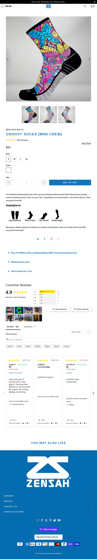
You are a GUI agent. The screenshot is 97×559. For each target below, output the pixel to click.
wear (56, 346)
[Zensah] (48, 6)
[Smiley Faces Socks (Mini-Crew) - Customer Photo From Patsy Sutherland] (10, 310)
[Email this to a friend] (58, 239)
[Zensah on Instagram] (46, 520)
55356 (37, 346)
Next (93, 391)
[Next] (89, 59)
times (66, 346)
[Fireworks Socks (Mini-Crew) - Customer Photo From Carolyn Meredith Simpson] (28, 310)
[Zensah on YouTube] (59, 520)
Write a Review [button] (83, 309)
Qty (7, 177)
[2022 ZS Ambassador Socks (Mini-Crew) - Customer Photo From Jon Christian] (19, 317)
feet (19, 346)
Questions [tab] (28, 326)
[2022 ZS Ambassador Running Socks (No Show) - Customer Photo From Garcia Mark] (28, 317)
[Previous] (8, 59)
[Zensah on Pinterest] (50, 520)
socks (10, 346)
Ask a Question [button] (61, 309)
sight (47, 346)
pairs (28, 346)
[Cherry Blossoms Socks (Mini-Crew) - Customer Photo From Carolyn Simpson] (37, 317)
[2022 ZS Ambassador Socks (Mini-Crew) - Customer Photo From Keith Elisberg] (10, 317)
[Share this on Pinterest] (51, 239)
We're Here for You (21, 271)
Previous (3, 391)
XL (27, 159)
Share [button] (14, 420)
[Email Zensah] (38, 520)
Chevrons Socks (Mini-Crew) (48, 396)
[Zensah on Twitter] (55, 520)
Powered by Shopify (54, 553)
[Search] (85, 6)
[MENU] (1, 6)
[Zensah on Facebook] (42, 520)
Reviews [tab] (10, 326)
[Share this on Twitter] (38, 239)
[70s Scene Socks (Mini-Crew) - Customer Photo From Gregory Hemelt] (37, 310)
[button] (23, 423)
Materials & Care (20, 262)
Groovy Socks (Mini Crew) (18, 401)
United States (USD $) (47, 537)
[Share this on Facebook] (44, 239)
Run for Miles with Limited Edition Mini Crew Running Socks (44, 252)
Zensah (43, 553)
